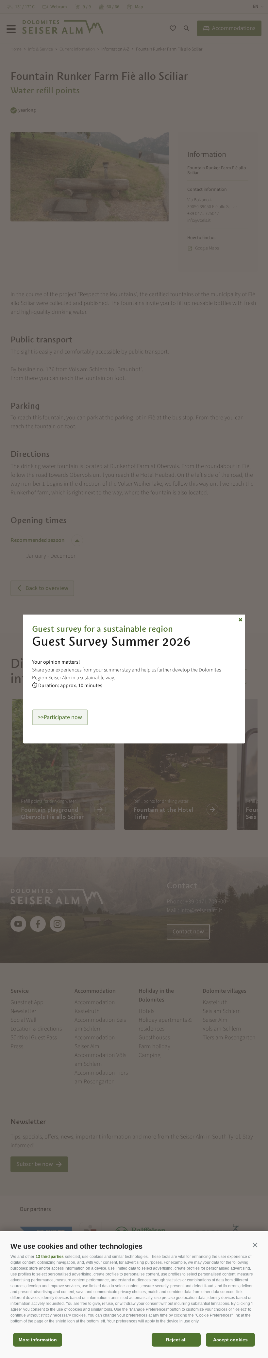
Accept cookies (230, 1339)
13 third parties (50, 1256)
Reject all (176, 1339)
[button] (255, 1244)
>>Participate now (60, 717)
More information (38, 1339)
